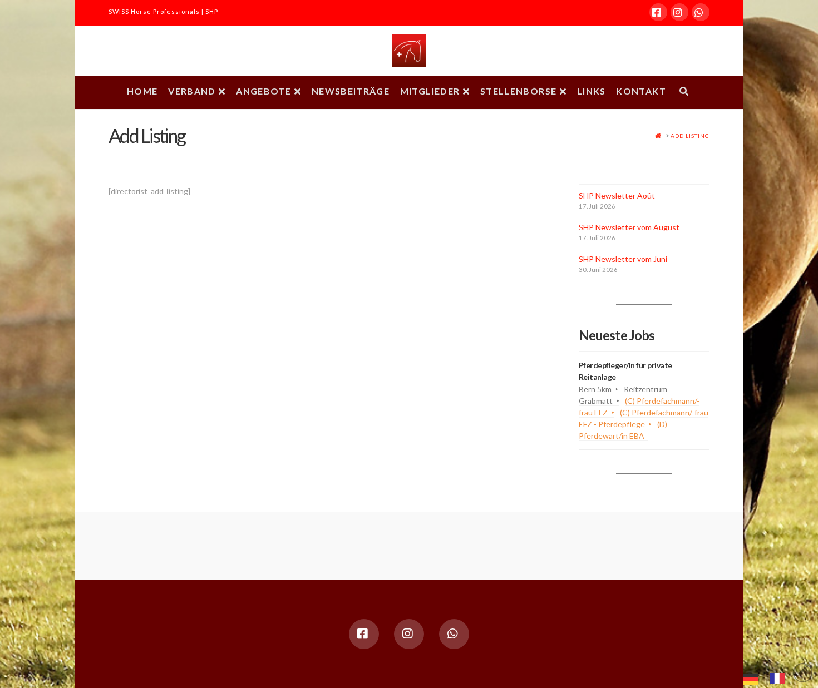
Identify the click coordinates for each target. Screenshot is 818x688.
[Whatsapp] (700, 12)
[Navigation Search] (684, 92)
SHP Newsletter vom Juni (623, 259)
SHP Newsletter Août (617, 195)
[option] (780, 678)
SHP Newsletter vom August (629, 227)
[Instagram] (679, 12)
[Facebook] (658, 12)
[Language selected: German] (769, 677)
